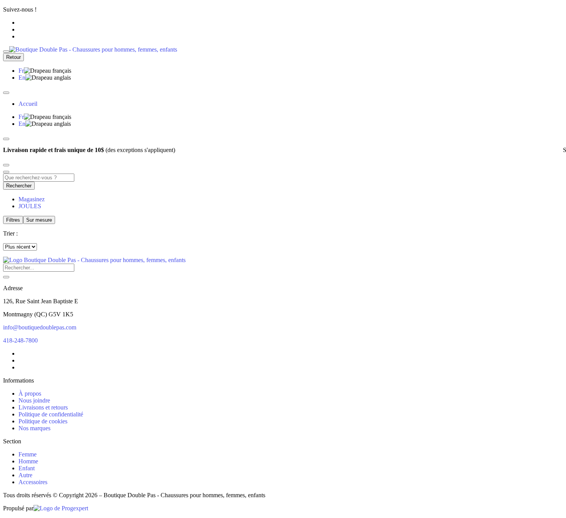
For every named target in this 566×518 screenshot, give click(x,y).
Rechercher (19, 186)
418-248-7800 (20, 340)
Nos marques (34, 428)
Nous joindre (34, 400)
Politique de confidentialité (50, 414)
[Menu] (6, 51)
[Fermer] (6, 93)
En (21, 77)
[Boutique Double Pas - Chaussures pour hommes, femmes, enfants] (94, 260)
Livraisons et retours (43, 407)
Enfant (26, 468)
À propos (29, 393)
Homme (28, 461)
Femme (27, 454)
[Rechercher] (6, 277)
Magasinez (31, 199)
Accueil (27, 103)
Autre (25, 475)
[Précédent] (6, 139)
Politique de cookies (42, 421)
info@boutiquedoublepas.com (39, 327)
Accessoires (32, 482)
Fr (21, 70)
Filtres (13, 220)
